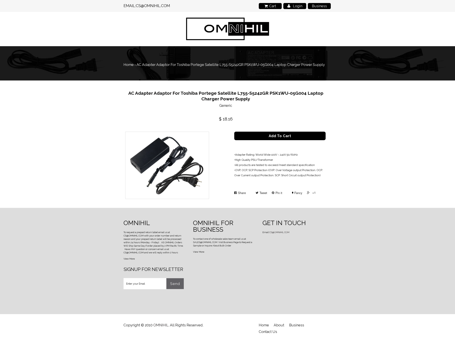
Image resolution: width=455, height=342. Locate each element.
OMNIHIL (160, 325)
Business (319, 6)
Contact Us (268, 332)
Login (297, 6)
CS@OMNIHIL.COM (153, 5)
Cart (272, 6)
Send (175, 283)
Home (129, 65)
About (279, 325)
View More (129, 258)
